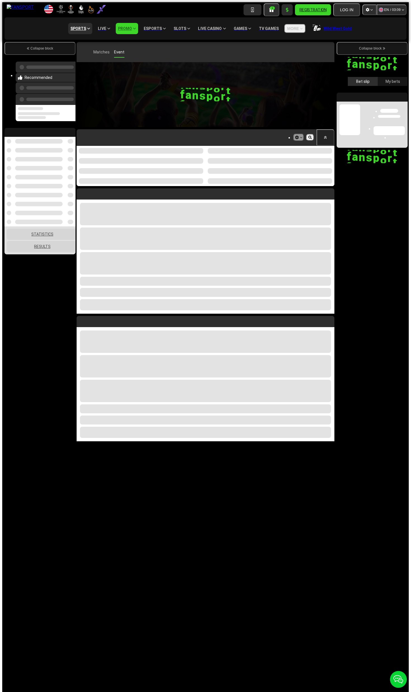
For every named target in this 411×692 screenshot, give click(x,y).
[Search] (329, 52)
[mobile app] (252, 9)
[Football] (90, 52)
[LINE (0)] (82, 52)
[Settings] (369, 9)
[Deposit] (287, 9)
